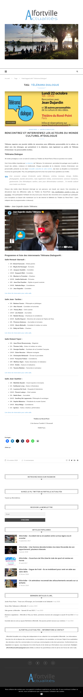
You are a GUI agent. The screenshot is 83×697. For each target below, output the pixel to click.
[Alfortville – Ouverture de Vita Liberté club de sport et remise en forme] (11, 561)
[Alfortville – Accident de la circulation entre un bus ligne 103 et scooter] (11, 539)
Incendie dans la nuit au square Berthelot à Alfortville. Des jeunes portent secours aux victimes (35, 621)
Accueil (7, 78)
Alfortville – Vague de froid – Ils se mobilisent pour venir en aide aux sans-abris (47, 570)
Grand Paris (33, 129)
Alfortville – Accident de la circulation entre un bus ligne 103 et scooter (45, 537)
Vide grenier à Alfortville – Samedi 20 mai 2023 (20, 610)
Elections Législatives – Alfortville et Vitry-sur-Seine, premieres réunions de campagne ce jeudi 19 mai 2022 (39, 615)
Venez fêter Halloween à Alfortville (15, 606)
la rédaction (29, 163)
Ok (41, 694)
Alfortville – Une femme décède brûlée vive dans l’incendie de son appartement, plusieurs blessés (46, 548)
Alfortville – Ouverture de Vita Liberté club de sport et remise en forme (46, 559)
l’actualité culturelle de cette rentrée (40, 169)
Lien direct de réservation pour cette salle (18, 293)
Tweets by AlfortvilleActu (12, 498)
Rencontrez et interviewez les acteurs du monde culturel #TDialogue (41, 134)
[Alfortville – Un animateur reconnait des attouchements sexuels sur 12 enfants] (11, 584)
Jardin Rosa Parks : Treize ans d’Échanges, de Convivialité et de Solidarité (28, 601)
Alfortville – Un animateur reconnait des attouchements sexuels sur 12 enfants (48, 582)
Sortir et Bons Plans (47, 129)
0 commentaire (29, 460)
